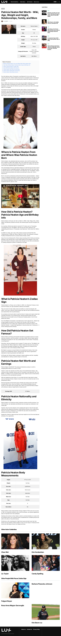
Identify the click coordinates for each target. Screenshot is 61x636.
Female (34, 29)
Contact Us (29, 629)
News (48, 10)
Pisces (34, 46)
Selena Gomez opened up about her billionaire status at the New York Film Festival (54, 47)
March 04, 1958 (34, 36)
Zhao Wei (5, 552)
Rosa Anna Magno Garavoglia (12, 605)
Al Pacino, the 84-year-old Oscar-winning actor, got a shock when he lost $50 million (54, 14)
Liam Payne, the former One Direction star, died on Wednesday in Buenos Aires (54, 30)
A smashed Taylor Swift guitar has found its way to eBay (54, 39)
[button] (55, 2)
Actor (3, 8)
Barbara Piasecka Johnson (42, 584)
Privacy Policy (36, 629)
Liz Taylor (5, 574)
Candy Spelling (37, 574)
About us (23, 629)
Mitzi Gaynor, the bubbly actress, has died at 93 (53, 22)
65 (34, 33)
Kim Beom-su (37, 623)
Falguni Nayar (6, 601)
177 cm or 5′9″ (34, 39)
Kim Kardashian (38, 552)
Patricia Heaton (34, 26)
